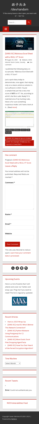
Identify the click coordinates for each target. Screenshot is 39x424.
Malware (25, 60)
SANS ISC (23, 130)
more (14, 107)
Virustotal (8, 133)
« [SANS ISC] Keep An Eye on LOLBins (18, 138)
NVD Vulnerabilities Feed (17, 402)
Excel (7, 130)
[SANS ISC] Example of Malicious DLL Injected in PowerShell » (18, 143)
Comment (10, 182)
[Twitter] (17, 268)
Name (8, 214)
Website (8, 233)
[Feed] (13, 268)
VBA (28, 130)
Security (22, 62)
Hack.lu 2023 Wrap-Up (17, 322)
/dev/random (19, 9)
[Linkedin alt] (22, 268)
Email (8, 224)
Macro (12, 130)
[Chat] (26, 268)
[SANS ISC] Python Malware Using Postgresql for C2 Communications (17, 333)
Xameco (14, 419)
